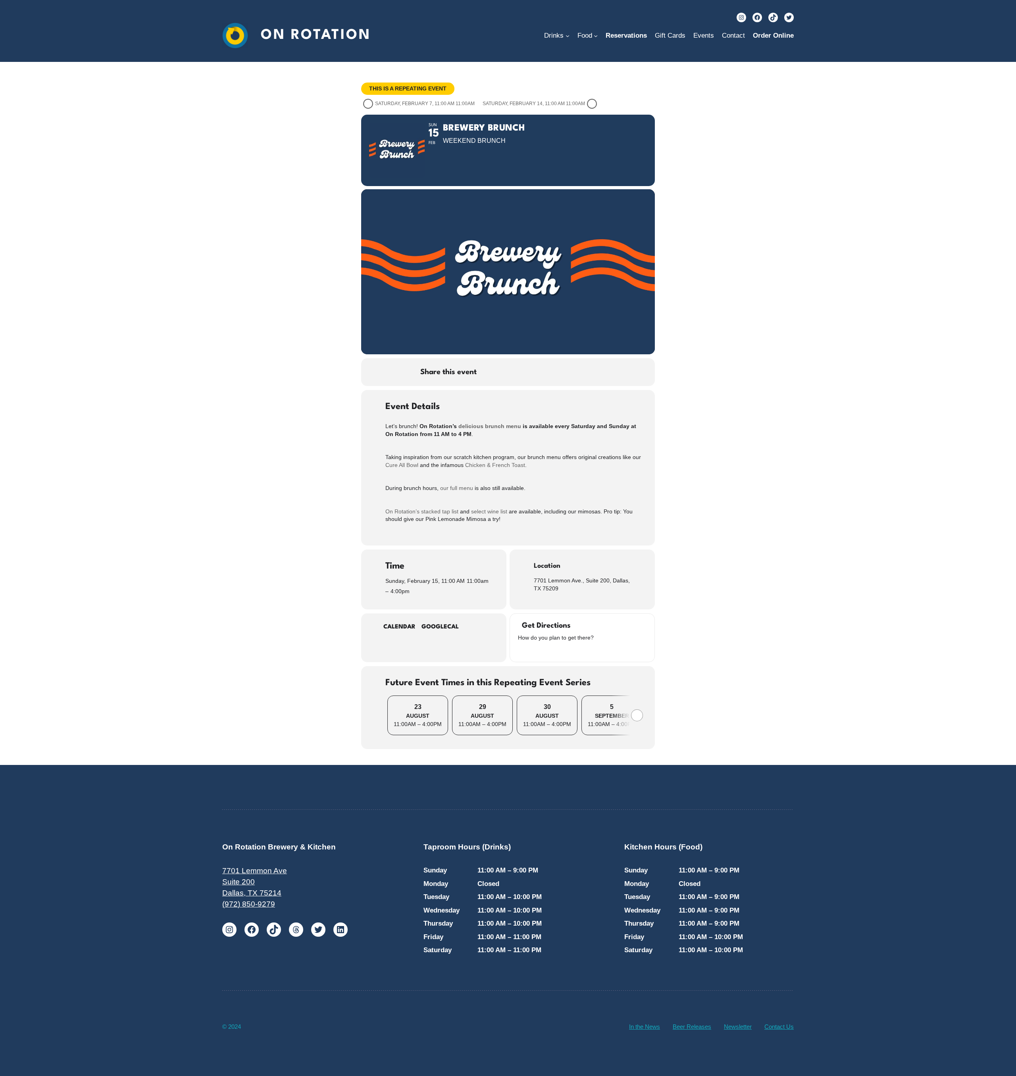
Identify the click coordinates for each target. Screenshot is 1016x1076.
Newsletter (738, 1026)
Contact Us (779, 1026)
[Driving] (532, 650)
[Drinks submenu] (568, 36)
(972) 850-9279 (248, 904)
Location (547, 566)
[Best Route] (522, 650)
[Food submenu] (596, 36)
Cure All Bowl (402, 465)
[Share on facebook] (490, 372)
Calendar (399, 627)
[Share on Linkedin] (530, 372)
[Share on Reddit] (550, 372)
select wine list (489, 511)
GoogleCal (440, 627)
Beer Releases (692, 1026)
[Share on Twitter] (510, 372)
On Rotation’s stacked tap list (421, 511)
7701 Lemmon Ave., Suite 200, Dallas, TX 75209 (582, 584)
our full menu (456, 488)
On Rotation (316, 35)
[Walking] (552, 650)
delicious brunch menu (489, 426)
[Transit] (542, 650)
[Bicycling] (562, 650)
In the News (644, 1026)
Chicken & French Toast (495, 465)
